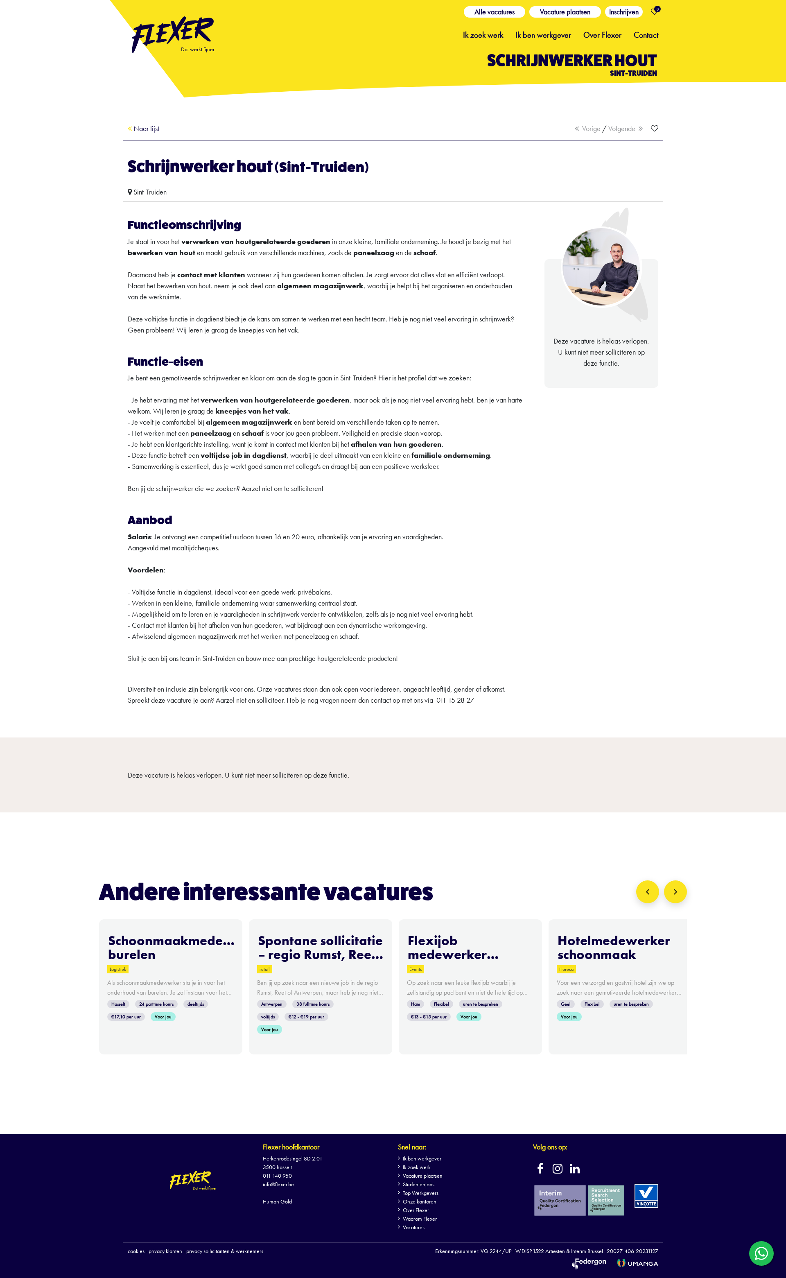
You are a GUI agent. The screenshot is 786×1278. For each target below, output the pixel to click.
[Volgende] (675, 891)
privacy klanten (165, 1251)
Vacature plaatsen (565, 11)
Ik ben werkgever (543, 33)
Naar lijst (145, 128)
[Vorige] (647, 891)
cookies (136, 1251)
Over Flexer (602, 33)
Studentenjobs (418, 1184)
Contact (646, 33)
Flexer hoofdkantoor (291, 1146)
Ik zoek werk (483, 33)
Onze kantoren (419, 1201)
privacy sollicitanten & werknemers (224, 1251)
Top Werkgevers (420, 1193)
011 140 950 (277, 1175)
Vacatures (414, 1227)
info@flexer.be (278, 1184)
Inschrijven (624, 11)
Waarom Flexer (420, 1218)
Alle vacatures (494, 11)
